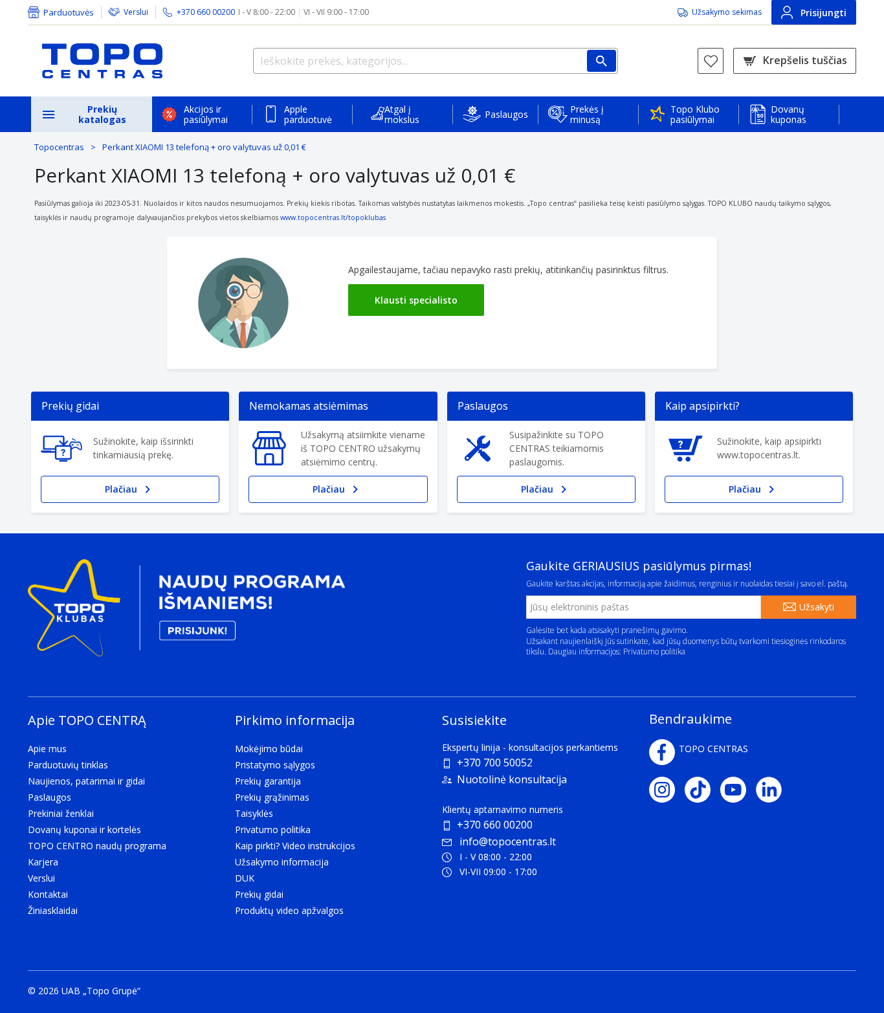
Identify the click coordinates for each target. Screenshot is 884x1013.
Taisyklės (254, 813)
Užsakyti (816, 607)
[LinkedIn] (773, 790)
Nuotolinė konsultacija (512, 779)
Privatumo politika (654, 651)
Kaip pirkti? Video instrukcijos (295, 846)
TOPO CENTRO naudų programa (97, 846)
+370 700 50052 (495, 762)
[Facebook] (662, 752)
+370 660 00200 (495, 825)
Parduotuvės (68, 12)
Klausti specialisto (416, 300)
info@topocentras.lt (507, 841)
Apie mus (47, 748)
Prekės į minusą (587, 114)
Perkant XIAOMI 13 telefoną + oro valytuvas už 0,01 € (204, 147)
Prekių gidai (259, 894)
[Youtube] (738, 790)
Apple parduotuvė (308, 114)
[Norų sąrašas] (711, 61)
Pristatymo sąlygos (275, 765)
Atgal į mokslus (401, 114)
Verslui (136, 11)
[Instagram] (667, 790)
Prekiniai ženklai (61, 813)
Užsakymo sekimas (727, 11)
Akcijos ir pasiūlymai (206, 114)
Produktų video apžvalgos (289, 910)
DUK (244, 878)
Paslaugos (506, 114)
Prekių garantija (268, 781)
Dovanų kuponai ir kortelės (84, 829)
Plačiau (121, 489)
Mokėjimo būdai (269, 748)
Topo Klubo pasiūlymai (695, 114)
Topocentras (59, 147)
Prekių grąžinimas (272, 797)
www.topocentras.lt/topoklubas (333, 217)
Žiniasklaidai (53, 910)
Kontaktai (48, 894)
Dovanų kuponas (788, 114)
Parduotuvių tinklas (68, 765)
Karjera (43, 862)
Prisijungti (823, 12)
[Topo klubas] (186, 613)
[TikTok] (702, 790)
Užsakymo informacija (282, 862)
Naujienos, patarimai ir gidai (86, 781)
